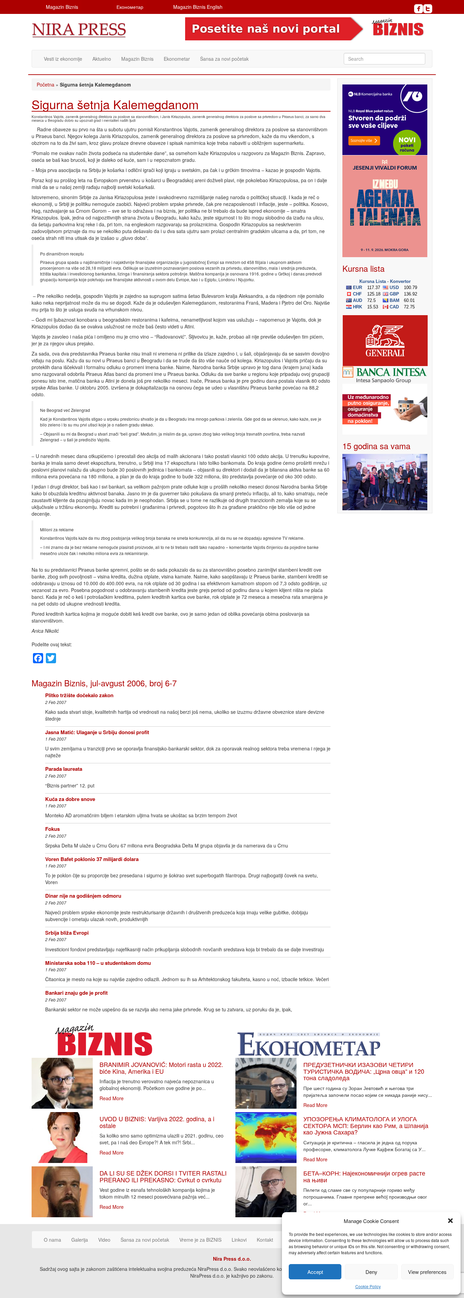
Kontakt (265, 1239)
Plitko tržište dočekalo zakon (79, 695)
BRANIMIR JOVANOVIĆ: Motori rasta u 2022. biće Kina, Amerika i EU (161, 1067)
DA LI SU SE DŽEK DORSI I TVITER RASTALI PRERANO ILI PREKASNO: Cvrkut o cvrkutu (163, 1176)
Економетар (130, 6)
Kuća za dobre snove (70, 799)
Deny (371, 1271)
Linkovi (239, 1239)
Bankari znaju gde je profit (76, 992)
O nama (52, 1239)
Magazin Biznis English (197, 6)
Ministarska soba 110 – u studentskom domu (98, 963)
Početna (45, 84)
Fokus (52, 829)
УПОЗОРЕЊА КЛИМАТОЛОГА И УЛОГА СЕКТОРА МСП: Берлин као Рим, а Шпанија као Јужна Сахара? (365, 1125)
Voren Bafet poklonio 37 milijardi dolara (92, 859)
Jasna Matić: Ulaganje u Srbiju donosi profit (97, 732)
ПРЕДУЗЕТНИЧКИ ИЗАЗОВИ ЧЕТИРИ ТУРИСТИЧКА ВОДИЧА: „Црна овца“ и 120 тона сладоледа (363, 1071)
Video (104, 1239)
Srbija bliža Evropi (67, 932)
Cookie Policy (368, 1286)
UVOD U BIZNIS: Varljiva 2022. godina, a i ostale (157, 1122)
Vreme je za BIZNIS (200, 1239)
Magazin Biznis (62, 6)
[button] (450, 1220)
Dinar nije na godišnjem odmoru (83, 895)
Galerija (79, 1239)
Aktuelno (101, 58)
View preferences (427, 1271)
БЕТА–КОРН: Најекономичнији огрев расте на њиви (364, 1176)
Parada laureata (63, 768)
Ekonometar (177, 58)
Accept (315, 1271)
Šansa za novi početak (224, 58)
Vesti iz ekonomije (63, 58)
